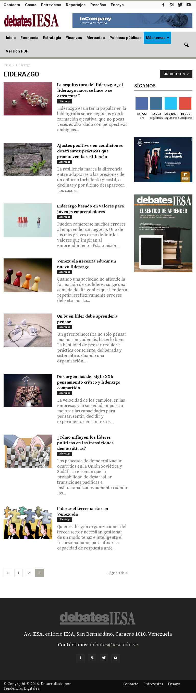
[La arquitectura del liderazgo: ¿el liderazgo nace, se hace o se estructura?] (28, 98)
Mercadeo (96, 37)
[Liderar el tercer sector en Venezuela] (28, 522)
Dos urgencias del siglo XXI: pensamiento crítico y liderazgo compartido (88, 382)
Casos (30, 5)
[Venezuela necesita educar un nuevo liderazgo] (28, 275)
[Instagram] (172, 5)
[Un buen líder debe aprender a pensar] (28, 330)
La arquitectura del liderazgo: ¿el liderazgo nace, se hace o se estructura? (90, 90)
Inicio (11, 37)
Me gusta (141, 101)
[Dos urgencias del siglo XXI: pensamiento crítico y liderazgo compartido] (28, 390)
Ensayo (117, 5)
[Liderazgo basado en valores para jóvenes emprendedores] (28, 220)
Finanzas (74, 37)
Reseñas (98, 5)
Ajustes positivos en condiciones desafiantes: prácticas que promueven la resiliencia (90, 151)
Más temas (155, 37)
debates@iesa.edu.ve (114, 645)
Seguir (156, 99)
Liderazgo (64, 101)
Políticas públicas (125, 37)
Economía (29, 37)
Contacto (12, 5)
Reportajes (75, 5)
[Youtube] (188, 5)
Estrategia (52, 37)
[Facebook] (163, 5)
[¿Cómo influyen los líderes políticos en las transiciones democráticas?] (28, 451)
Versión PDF (17, 51)
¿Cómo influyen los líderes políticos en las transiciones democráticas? (85, 443)
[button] (186, 45)
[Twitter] (180, 5)
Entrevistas (51, 5)
